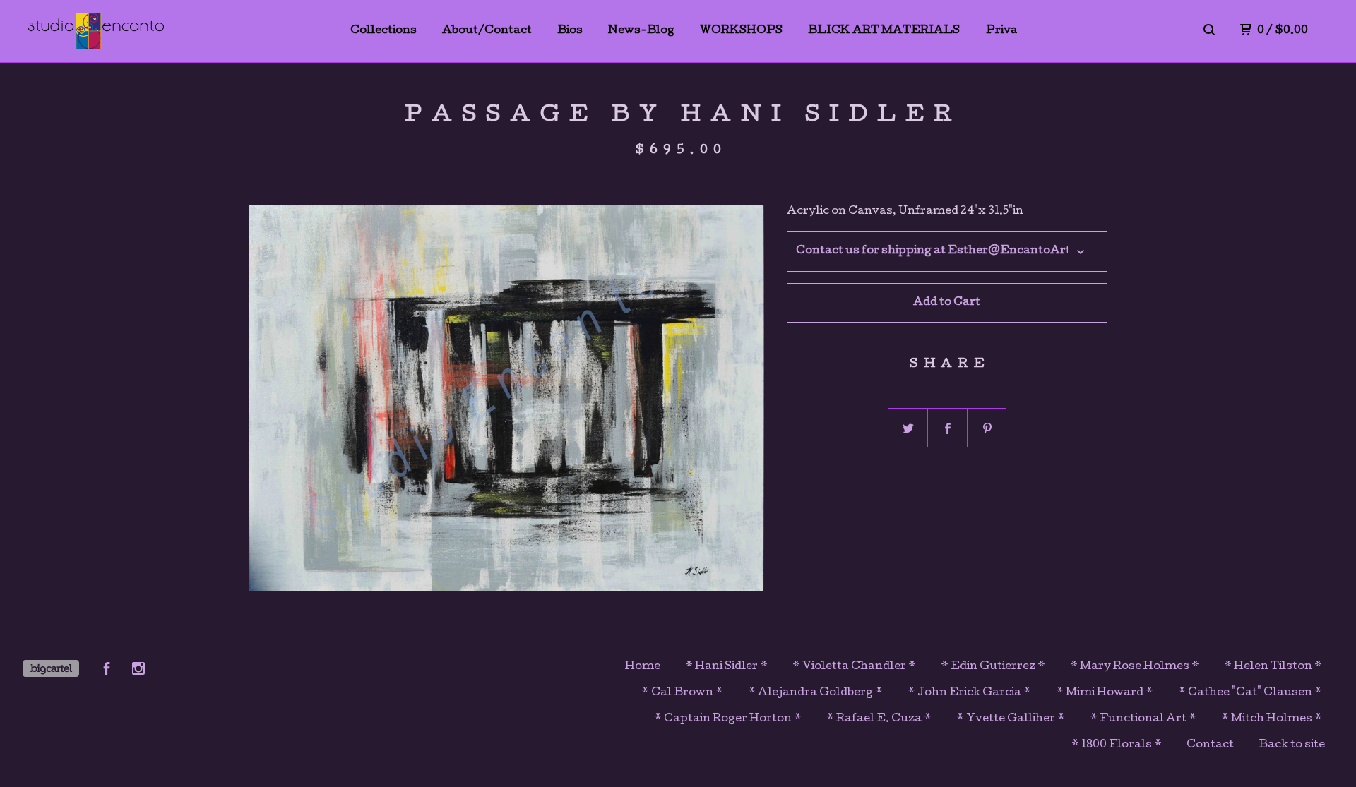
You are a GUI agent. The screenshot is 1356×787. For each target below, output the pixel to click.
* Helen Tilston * (1273, 667)
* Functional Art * (1143, 719)
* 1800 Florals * (1116, 745)
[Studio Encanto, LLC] (96, 31)
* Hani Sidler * (726, 667)
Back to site (1292, 745)
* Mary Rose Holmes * (1134, 667)
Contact (1210, 745)
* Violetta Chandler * (854, 667)
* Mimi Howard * (1104, 693)
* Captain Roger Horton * (728, 719)
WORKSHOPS (741, 31)
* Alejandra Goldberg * (815, 693)
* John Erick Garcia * (969, 693)
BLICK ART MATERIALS (884, 31)
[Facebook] (106, 671)
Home (642, 667)
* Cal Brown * (682, 693)
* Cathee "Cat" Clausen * (1250, 693)
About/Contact (487, 31)
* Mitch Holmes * (1271, 719)
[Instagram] (138, 671)
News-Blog (641, 31)
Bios (570, 31)
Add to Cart (946, 302)
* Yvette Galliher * (1010, 719)
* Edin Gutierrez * (993, 667)
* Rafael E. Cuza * (879, 719)
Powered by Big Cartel (51, 668)
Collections (383, 31)
